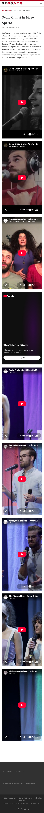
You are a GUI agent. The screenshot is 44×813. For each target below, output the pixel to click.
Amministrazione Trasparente (14, 771)
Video (9, 10)
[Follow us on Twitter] (28, 809)
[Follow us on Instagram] (21, 809)
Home (4, 10)
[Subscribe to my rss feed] (15, 809)
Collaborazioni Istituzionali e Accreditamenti (19, 784)
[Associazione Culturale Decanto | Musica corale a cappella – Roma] (13, 3)
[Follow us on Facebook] (18, 809)
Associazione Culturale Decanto (20, 798)
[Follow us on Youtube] (25, 809)
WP (13, 803)
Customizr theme (34, 803)
